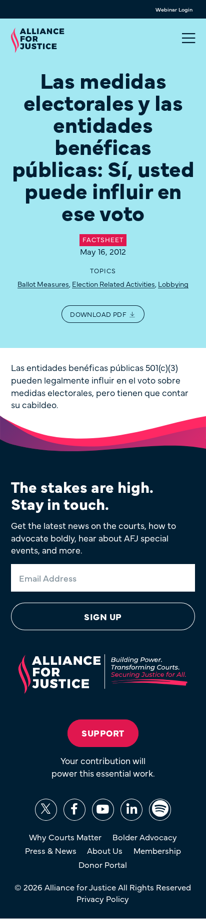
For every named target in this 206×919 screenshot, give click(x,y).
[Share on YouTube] (103, 810)
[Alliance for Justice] (37, 41)
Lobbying (173, 284)
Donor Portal (102, 864)
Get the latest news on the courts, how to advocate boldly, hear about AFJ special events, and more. (93, 537)
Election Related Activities (113, 284)
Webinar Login (174, 9)
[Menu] (188, 38)
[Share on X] (46, 810)
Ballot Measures (43, 284)
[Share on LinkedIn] (131, 810)
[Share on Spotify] (160, 810)
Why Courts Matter (65, 836)
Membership (157, 850)
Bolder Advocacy (144, 836)
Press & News (50, 850)
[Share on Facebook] (75, 810)
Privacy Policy (102, 898)
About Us (104, 850)
